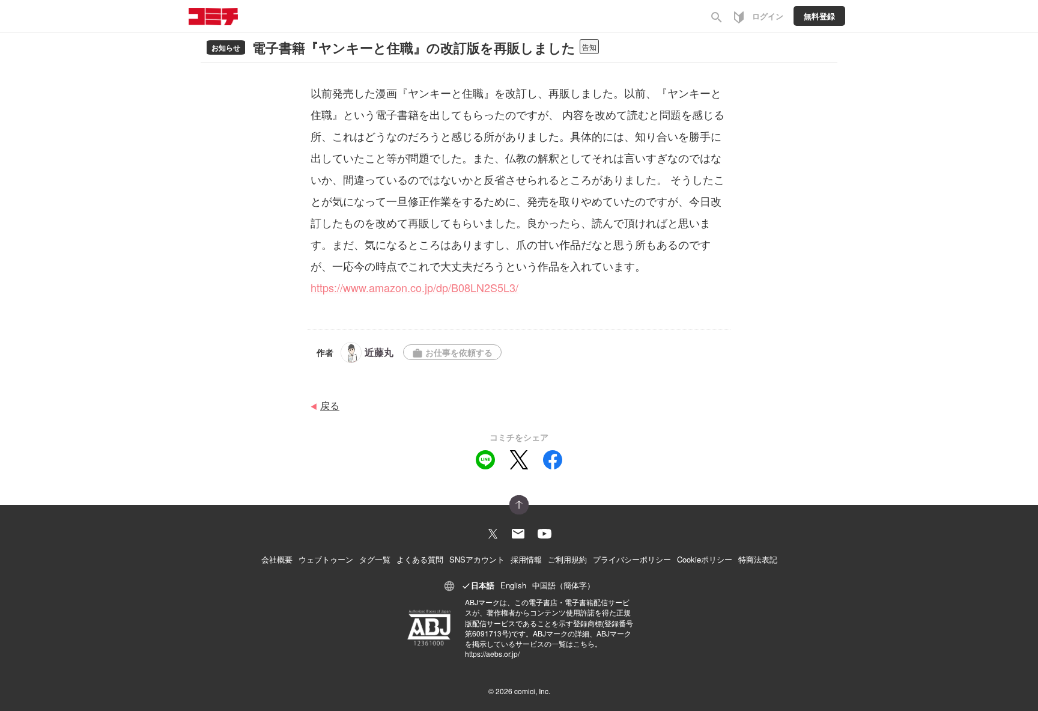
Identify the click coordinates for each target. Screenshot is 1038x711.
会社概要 (277, 559)
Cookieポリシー (704, 559)
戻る (329, 405)
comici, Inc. (532, 691)
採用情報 (526, 559)
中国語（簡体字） (563, 585)
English (513, 585)
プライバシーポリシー (632, 559)
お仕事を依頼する (452, 352)
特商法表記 (757, 559)
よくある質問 (419, 559)
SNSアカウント (477, 559)
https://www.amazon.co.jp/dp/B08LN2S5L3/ (414, 287)
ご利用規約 (567, 559)
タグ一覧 (374, 559)
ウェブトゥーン (326, 559)
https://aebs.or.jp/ (492, 653)
